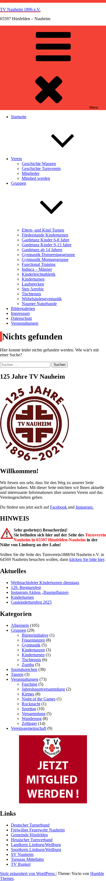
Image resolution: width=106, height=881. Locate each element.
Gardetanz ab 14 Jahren (42, 249)
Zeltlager (29, 723)
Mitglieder (30, 173)
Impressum (20, 313)
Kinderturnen (33, 279)
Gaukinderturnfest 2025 (31, 602)
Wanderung (32, 718)
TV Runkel (20, 864)
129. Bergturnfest (26, 587)
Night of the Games (38, 699)
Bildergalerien (23, 308)
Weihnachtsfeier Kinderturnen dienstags (45, 582)
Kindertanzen (33, 650)
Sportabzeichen (24, 669)
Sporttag (29, 708)
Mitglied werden (36, 178)
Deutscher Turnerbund (30, 825)
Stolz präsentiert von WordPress (28, 873)
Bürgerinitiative (35, 635)
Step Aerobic (33, 289)
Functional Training (38, 264)
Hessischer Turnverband (31, 839)
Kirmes (28, 694)
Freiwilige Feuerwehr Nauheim (38, 830)
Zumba (28, 664)
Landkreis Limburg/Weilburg (36, 844)
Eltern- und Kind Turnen (43, 230)
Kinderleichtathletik (38, 274)
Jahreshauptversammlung (43, 689)
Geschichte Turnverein (41, 168)
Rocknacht (31, 703)
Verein (16, 158)
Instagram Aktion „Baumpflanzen (39, 592)
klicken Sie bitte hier (86, 559)
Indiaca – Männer (37, 269)
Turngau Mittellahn (27, 859)
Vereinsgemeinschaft (28, 728)
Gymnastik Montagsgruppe (45, 259)
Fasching (29, 684)
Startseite (18, 116)
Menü (93, 107)
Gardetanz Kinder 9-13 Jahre (46, 244)
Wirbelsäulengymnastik (42, 298)
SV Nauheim (22, 854)
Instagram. (84, 507)
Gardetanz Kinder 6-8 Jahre (45, 240)
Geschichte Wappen (39, 163)
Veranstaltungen (24, 323)
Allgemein (20, 625)
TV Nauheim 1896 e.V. (20, 9)
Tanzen (17, 674)
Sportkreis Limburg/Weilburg (36, 849)
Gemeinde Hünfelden (29, 835)
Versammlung (33, 713)
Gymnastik (31, 645)
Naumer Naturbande (39, 303)
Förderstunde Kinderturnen (45, 235)
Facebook (59, 507)
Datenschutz (21, 318)
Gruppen (18, 630)
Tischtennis (31, 293)
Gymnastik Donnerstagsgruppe (48, 254)
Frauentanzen (33, 640)
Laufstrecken (33, 284)
